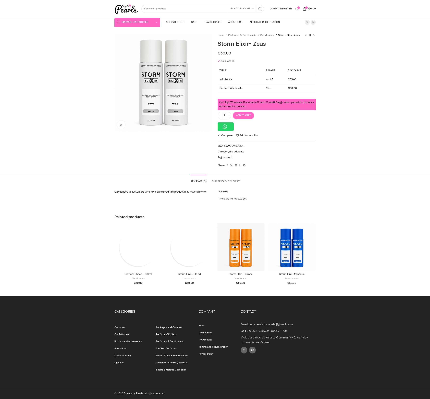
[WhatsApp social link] (313, 22)
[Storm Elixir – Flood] (189, 247)
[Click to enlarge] (121, 125)
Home (221, 35)
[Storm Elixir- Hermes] (241, 247)
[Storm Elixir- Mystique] (292, 247)
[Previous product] (306, 36)
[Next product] (314, 36)
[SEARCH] (260, 9)
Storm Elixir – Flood (189, 274)
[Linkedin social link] (240, 165)
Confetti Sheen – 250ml (138, 274)
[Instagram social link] (307, 22)
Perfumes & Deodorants (242, 35)
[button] (226, 126)
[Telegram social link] (244, 165)
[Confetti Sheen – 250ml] (138, 247)
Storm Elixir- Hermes (241, 274)
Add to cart (243, 115)
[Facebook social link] (227, 165)
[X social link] (231, 165)
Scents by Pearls (133, 393)
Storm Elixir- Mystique (292, 274)
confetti (227, 157)
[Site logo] (126, 9)
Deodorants (267, 35)
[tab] (198, 180)
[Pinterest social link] (236, 165)
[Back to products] (310, 36)
